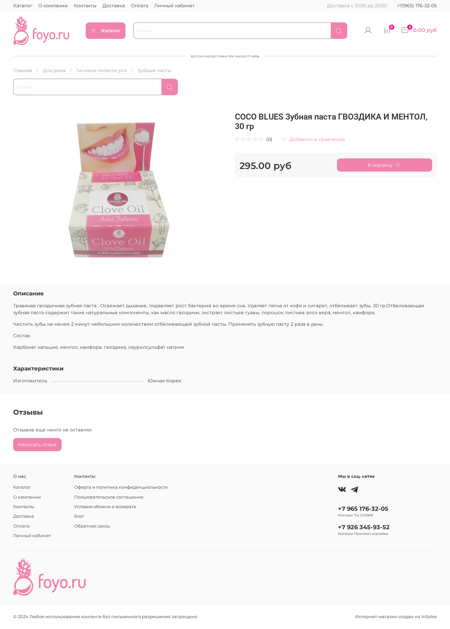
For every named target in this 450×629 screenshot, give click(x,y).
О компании (53, 6)
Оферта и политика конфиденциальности (121, 487)
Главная (22, 70)
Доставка (113, 6)
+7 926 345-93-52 (364, 527)
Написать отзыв (37, 445)
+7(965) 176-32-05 (417, 6)
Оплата (139, 6)
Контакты (85, 6)
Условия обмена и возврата (105, 506)
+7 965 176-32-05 (363, 508)
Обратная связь (92, 526)
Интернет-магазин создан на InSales (396, 616)
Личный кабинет (174, 6)
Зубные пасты (154, 70)
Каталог (22, 6)
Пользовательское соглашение (109, 497)
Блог (79, 516)
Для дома (54, 70)
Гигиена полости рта (101, 70)
